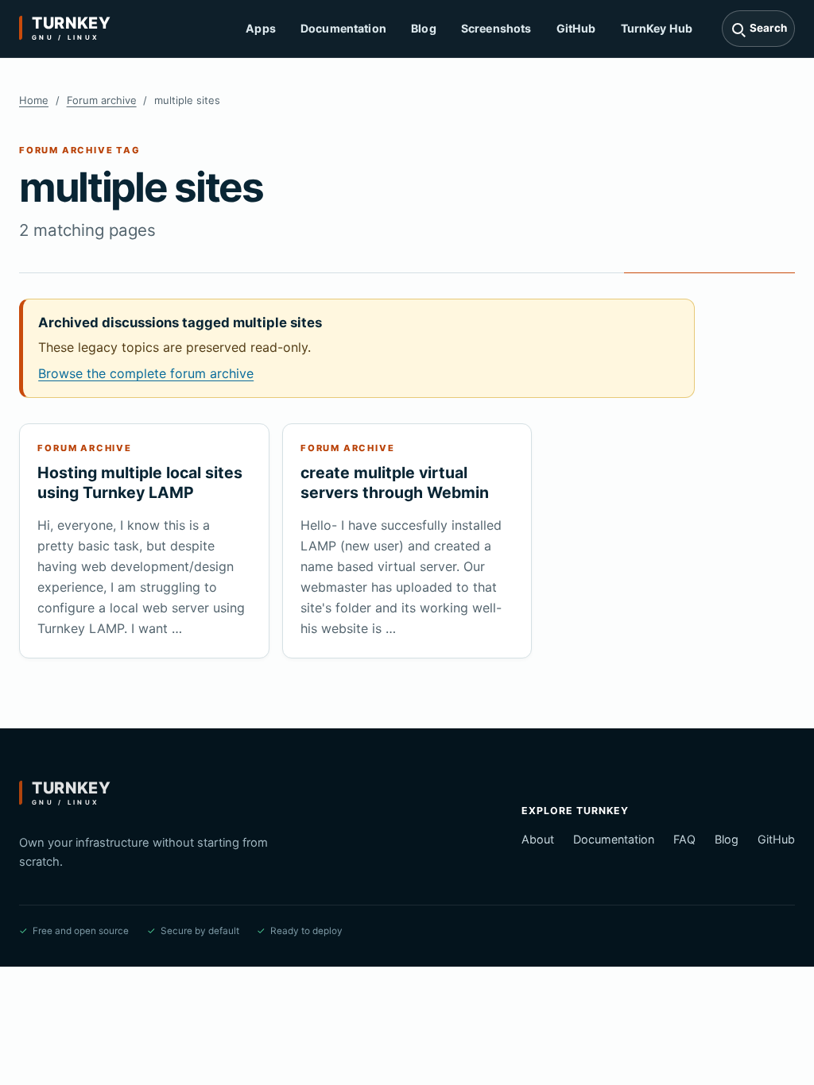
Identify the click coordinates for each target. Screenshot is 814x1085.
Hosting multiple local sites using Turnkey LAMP (139, 482)
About (537, 839)
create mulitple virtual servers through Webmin (394, 482)
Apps (261, 28)
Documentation (343, 28)
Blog (423, 28)
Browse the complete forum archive (146, 373)
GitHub (576, 28)
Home (33, 100)
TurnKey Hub (657, 28)
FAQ (684, 839)
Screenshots (496, 28)
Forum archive (102, 100)
